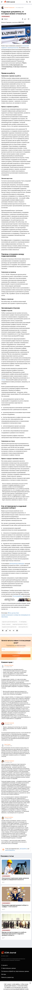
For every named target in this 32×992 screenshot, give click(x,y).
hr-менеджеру (23, 621)
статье (3, 380)
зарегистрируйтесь (10, 850)
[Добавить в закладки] (2, 630)
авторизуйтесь (23, 848)
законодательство (23, 626)
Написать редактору (7, 977)
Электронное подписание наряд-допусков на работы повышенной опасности (15, 878)
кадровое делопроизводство (9, 621)
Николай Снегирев (9, 723)
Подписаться (16, 655)
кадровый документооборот (20, 624)
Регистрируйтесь (18, 596)
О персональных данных (8, 968)
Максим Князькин (8, 665)
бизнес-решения (6, 624)
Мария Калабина (8, 817)
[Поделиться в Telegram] (13, 630)
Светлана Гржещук (9, 760)
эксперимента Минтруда (16, 563)
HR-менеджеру (5, 16)
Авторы (3, 974)
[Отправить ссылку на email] (17, 630)
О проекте (4, 965)
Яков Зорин (7, 744)
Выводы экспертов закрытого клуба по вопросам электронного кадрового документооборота (14, 934)
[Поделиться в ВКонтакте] (10, 630)
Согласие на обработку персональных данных (15, 971)
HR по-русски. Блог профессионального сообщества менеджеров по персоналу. (15, 615)
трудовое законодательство (9, 626)
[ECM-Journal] (8, 952)
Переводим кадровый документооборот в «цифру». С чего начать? (15, 905)
